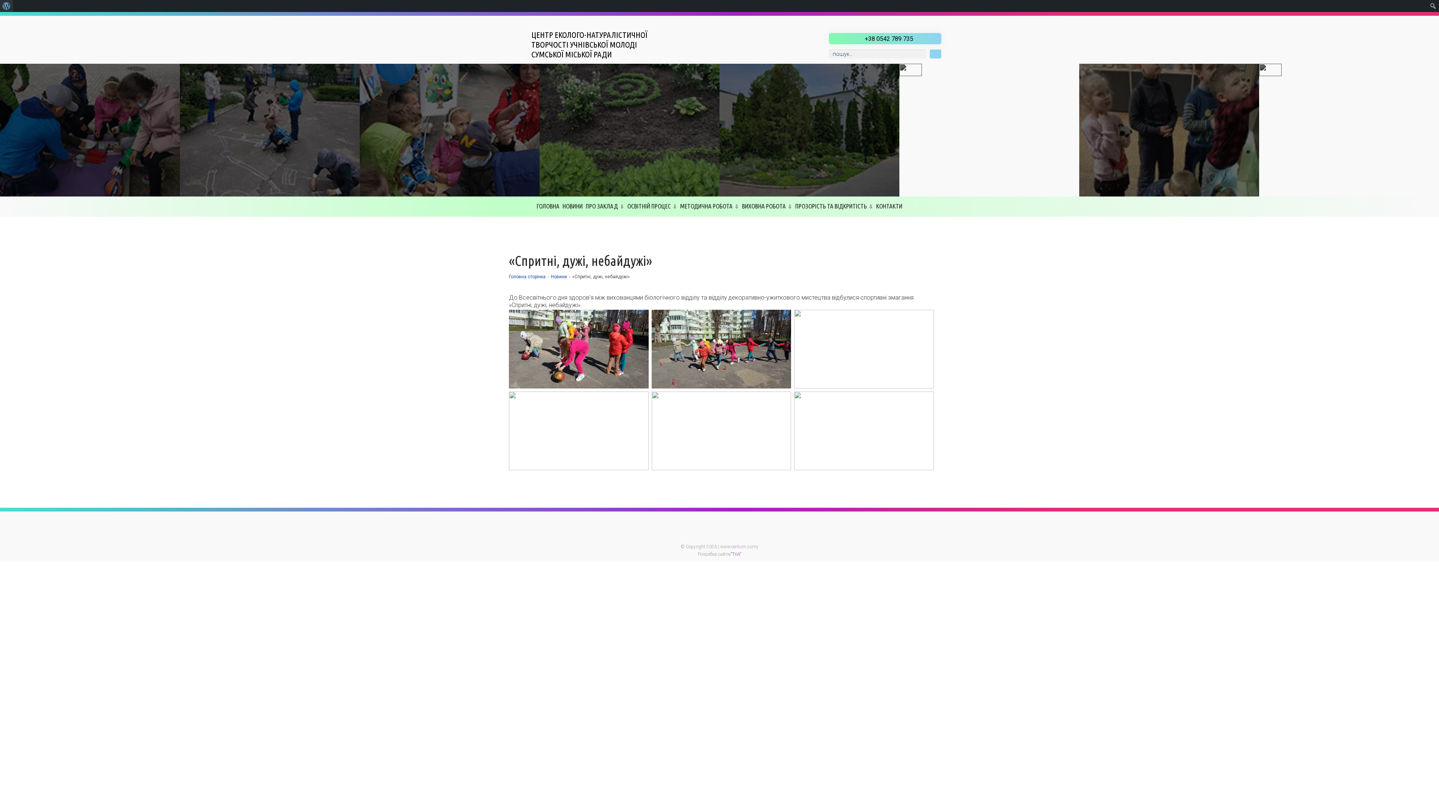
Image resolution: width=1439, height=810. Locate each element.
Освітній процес (649, 206)
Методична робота (706, 206)
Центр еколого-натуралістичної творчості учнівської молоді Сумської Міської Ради (589, 44)
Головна (548, 206)
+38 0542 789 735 (889, 38)
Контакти (889, 206)
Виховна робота (764, 206)
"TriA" (736, 554)
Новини (572, 206)
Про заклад (602, 206)
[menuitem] (6, 6)
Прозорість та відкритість (831, 206)
